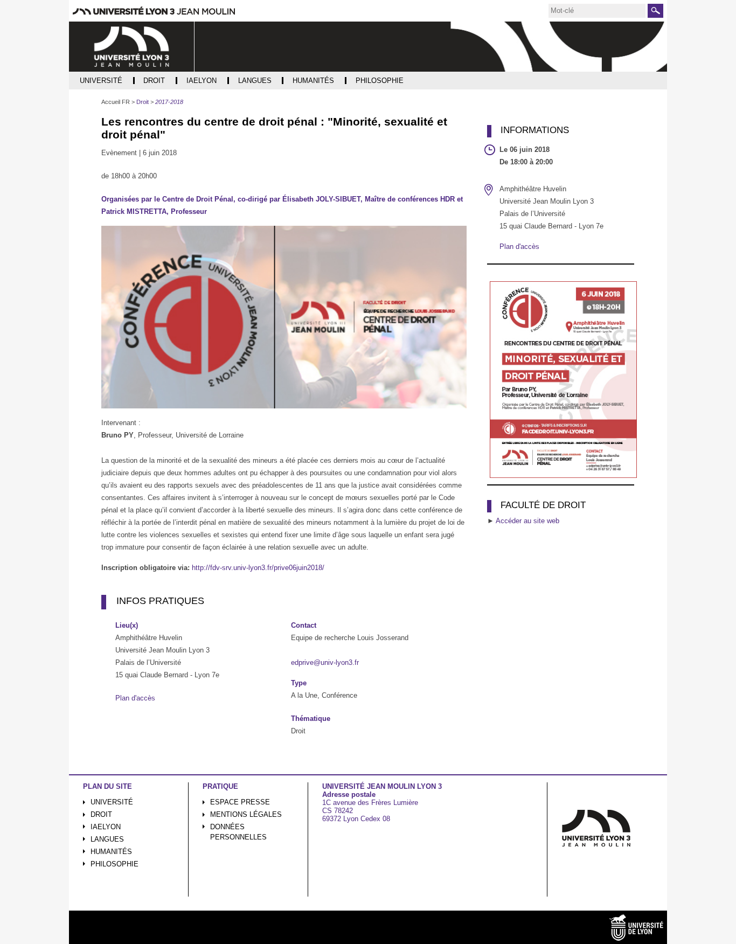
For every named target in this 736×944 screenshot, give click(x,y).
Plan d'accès (135, 698)
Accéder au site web (527, 521)
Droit (101, 814)
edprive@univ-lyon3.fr (325, 662)
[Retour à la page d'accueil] (132, 47)
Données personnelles (238, 832)
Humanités (111, 852)
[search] (596, 11)
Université (112, 802)
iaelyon (106, 827)
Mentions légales (246, 814)
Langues (107, 839)
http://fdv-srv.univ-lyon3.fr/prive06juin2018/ (258, 568)
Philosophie (114, 864)
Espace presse (240, 802)
